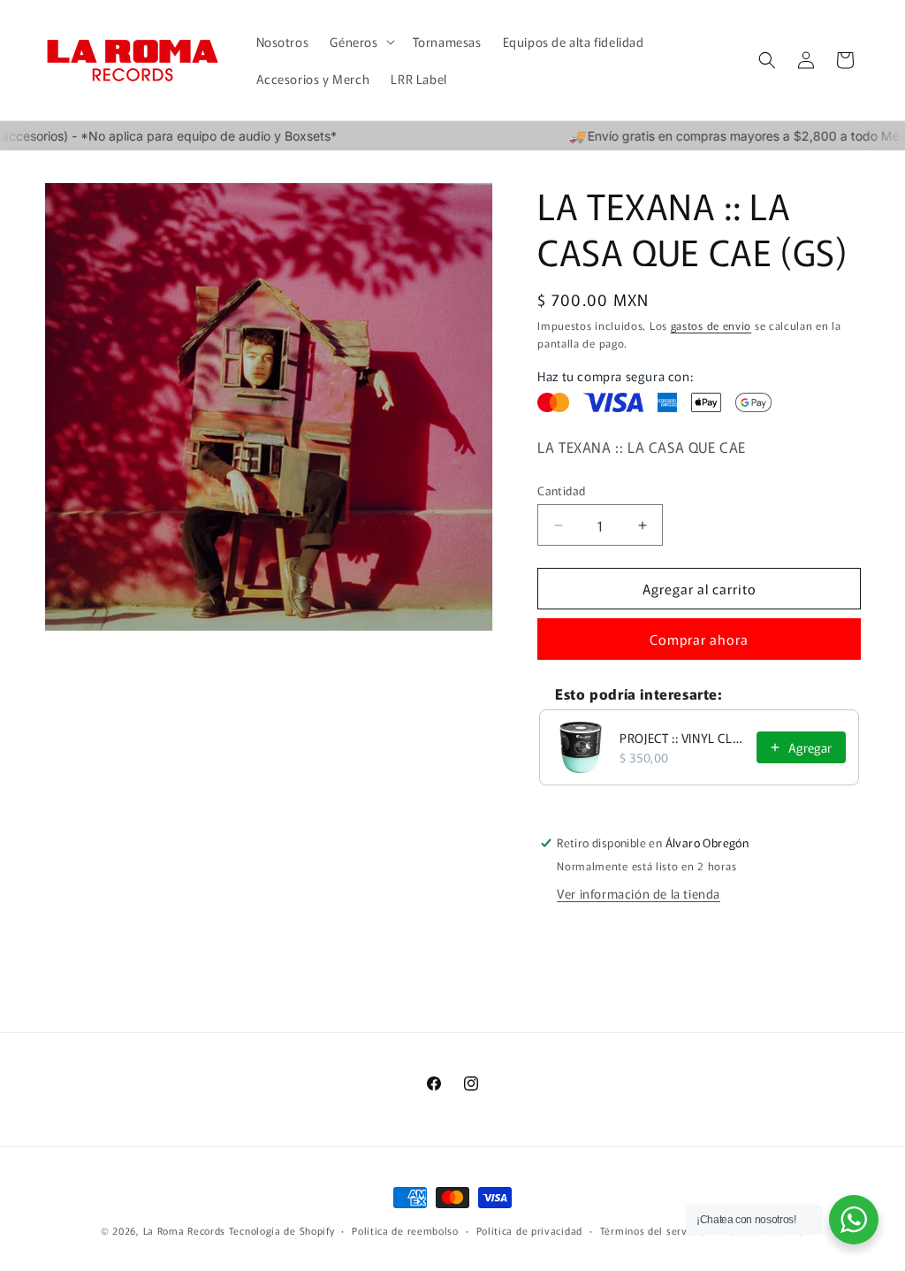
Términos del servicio (652, 1230)
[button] (360, 41)
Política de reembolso (405, 1230)
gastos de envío (711, 325)
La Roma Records (184, 1230)
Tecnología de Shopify (282, 1230)
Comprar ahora (699, 639)
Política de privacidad (529, 1230)
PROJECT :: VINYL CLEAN (683, 738)
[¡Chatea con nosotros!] (853, 1219)
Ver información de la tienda (638, 893)
